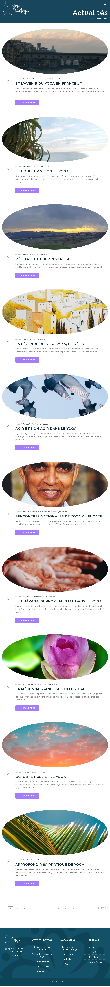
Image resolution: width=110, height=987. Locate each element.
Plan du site (94, 957)
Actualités (26, 79)
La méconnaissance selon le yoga (50, 689)
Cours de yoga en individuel (42, 948)
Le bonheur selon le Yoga (42, 171)
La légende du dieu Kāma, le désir (49, 344)
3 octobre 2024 (51, 597)
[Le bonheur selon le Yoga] (55, 139)
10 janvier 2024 (51, 684)
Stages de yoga (42, 961)
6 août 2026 (58, 79)
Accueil (91, 19)
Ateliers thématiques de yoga (42, 955)
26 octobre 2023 (45, 772)
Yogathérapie (42, 971)
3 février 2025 (43, 424)
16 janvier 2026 (43, 167)
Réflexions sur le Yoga (39, 79)
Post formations (42, 966)
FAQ (94, 952)
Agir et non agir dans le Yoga (46, 428)
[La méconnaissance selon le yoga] (55, 657)
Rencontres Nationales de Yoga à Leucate (58, 516)
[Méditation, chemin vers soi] (55, 227)
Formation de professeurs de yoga (68, 948)
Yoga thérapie (28, 772)
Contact (68, 964)
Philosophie (27, 167)
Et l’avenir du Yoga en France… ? (48, 83)
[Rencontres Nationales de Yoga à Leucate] (55, 484)
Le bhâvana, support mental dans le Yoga (58, 601)
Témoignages (94, 947)
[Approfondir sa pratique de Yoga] (55, 832)
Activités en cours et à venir (32, 512)
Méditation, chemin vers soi (43, 259)
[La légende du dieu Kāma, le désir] (55, 311)
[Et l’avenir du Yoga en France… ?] (55, 51)
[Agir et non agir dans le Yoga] (55, 396)
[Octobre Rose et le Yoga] (55, 744)
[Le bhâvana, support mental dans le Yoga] (55, 569)
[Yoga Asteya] (3, 8)
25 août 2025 (42, 339)
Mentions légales (94, 962)
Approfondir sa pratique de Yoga (49, 864)
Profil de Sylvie (68, 954)
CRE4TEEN (59, 982)
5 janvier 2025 (62, 512)
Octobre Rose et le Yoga (40, 777)
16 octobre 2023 (42, 860)
